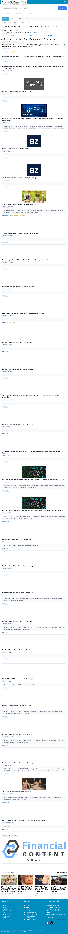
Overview (5, 22)
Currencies (15, 22)
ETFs (20, 18)
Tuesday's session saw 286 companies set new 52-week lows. (22, 685)
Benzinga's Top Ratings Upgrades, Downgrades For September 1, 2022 (27, 820)
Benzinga (6, 100)
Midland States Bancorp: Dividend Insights (17, 424)
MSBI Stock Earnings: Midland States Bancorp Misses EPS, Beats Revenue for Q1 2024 (32, 510)
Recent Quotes (6, 13)
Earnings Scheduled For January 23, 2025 (17, 342)
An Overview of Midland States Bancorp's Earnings (20, 178)
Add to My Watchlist (35, 33)
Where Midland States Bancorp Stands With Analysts (21, 233)
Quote (12, 35)
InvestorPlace (6, 490)
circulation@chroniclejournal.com (55, 914)
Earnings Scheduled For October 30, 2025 (17, 91)
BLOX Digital (24, 931)
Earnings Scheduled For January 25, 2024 (17, 621)
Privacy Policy (39, 854)
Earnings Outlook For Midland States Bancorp (18, 369)
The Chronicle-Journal (12, 930)
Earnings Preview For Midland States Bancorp (18, 763)
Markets (5, 18)
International (22, 22)
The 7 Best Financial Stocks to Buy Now (16, 791)
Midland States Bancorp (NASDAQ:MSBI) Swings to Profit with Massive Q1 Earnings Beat (33, 56)
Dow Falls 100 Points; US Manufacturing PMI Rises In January (24, 313)
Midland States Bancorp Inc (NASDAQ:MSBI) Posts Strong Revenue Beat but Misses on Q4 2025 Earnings (33, 67)
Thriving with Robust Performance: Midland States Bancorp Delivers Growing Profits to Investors (31, 396)
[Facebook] (32, 860)
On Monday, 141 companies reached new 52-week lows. (20, 545)
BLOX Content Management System (12, 931)
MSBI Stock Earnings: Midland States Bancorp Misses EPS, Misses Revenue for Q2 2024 (33, 480)
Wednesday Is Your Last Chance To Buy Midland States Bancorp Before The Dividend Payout (31, 452)
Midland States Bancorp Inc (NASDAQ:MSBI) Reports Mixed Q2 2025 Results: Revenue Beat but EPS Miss (33, 119)
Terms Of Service (50, 854)
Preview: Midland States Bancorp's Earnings (18, 650)
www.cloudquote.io (46, 851)
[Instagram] (40, 860)
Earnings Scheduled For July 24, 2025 (16, 149)
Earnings (14, 52)
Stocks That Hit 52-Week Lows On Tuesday (17, 679)
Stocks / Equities (22, 215)
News (10, 22)
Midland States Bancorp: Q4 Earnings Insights (18, 286)
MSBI (53, 26)
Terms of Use (35, 930)
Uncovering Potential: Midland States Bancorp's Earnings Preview (25, 260)
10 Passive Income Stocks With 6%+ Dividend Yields (20, 204)
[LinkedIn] (36, 860)
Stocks (13, 18)
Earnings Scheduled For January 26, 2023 (17, 705)
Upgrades (6, 826)
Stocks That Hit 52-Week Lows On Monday (17, 539)
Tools (27, 18)
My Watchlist (19, 13)
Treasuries (29, 22)
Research (50, 35)
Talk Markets (6, 215)
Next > (15, 42)
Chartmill (6, 52)
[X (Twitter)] (28, 860)
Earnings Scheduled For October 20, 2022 (17, 734)
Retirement (16, 215)
